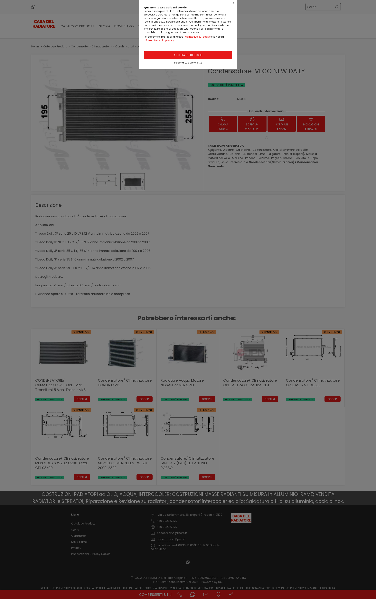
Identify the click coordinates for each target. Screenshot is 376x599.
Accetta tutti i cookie (188, 55)
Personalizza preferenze (188, 62)
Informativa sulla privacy (159, 40)
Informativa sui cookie (197, 36)
